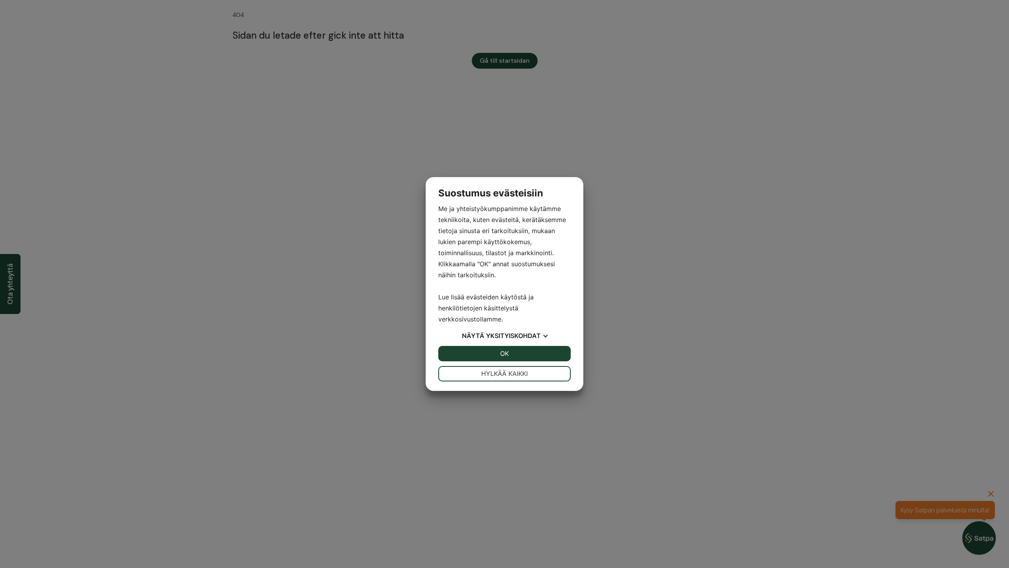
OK (504, 353)
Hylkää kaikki (504, 373)
